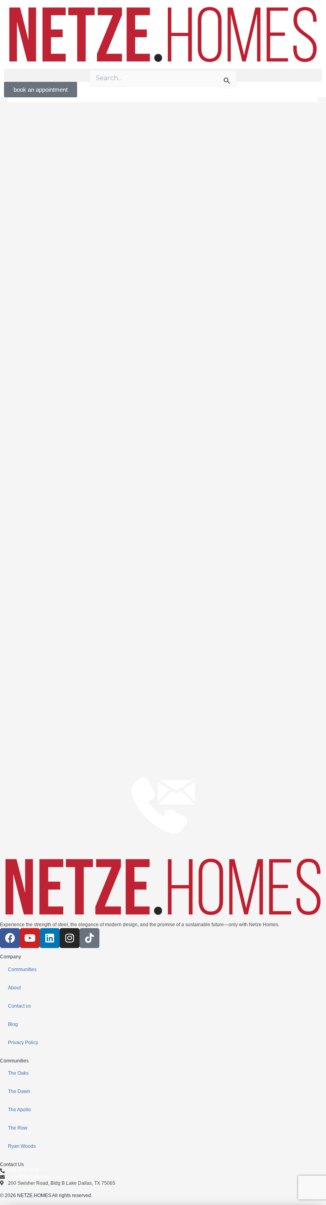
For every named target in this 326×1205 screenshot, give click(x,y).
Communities (22, 969)
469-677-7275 (23, 1170)
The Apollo (19, 1109)
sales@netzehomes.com (34, 1177)
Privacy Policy (23, 1042)
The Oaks (18, 1073)
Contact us (19, 1006)
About (14, 988)
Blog (13, 1024)
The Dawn (19, 1091)
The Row (17, 1128)
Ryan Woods (22, 1146)
